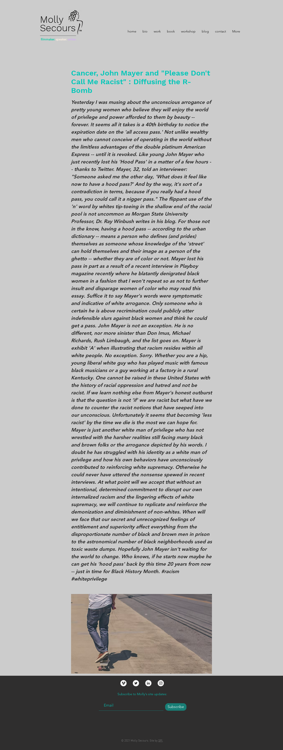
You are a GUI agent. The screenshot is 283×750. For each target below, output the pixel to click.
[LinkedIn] (148, 683)
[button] (157, 30)
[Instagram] (161, 683)
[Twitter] (136, 683)
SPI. (160, 741)
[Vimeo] (123, 683)
